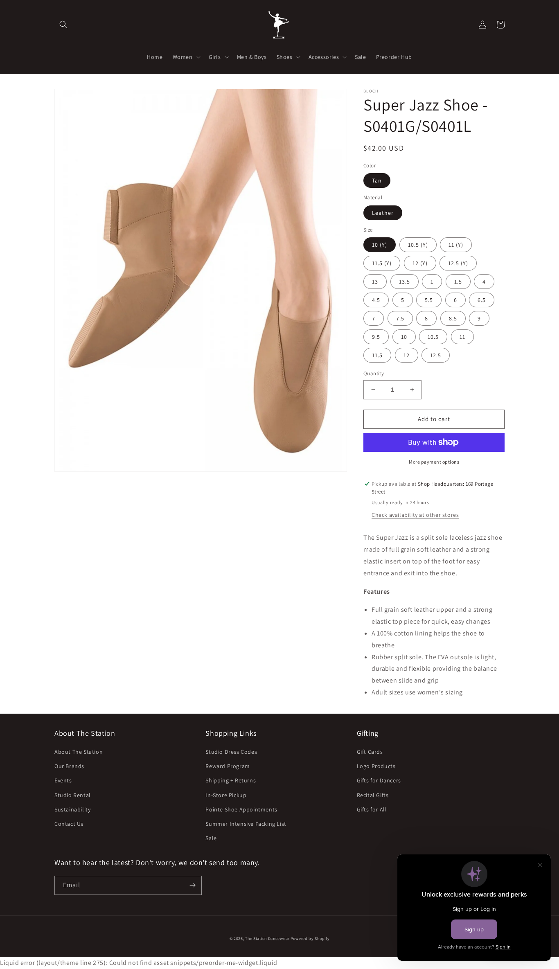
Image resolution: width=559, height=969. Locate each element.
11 (462, 336)
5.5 (429, 300)
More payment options (434, 462)
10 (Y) (379, 244)
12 (406, 355)
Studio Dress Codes (231, 751)
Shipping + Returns (230, 780)
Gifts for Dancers (379, 780)
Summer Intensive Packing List (245, 823)
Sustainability (72, 809)
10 (404, 336)
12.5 (435, 355)
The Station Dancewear (267, 938)
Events (63, 780)
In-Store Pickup (225, 795)
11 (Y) (456, 244)
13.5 (404, 281)
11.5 (377, 355)
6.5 (482, 300)
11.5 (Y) (382, 263)
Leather (383, 212)
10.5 (433, 336)
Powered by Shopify (310, 938)
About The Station (78, 751)
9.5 (376, 336)
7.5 (400, 318)
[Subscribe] (192, 885)
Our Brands (69, 766)
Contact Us (68, 823)
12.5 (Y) (458, 263)
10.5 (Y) (418, 244)
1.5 (458, 281)
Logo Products (376, 766)
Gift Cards (370, 751)
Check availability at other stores (415, 514)
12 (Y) (420, 263)
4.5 (376, 300)
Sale (210, 838)
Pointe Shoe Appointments (241, 809)
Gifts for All (372, 809)
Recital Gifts (373, 795)
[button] (63, 25)
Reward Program (227, 766)
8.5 (453, 318)
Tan (377, 180)
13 (375, 281)
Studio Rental (72, 795)
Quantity (373, 373)
